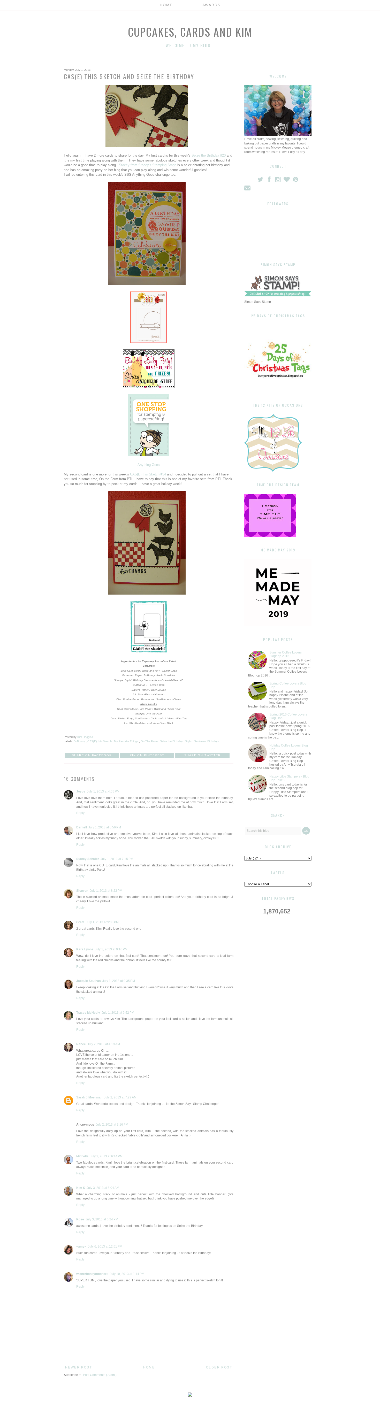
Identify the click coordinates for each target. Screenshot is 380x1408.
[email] (247, 189)
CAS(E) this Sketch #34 (148, 474)
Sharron (82, 890)
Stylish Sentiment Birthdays (202, 741)
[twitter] (260, 180)
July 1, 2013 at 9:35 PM (118, 981)
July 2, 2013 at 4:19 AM (103, 1044)
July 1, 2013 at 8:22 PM (106, 890)
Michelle (82, 1156)
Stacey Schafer (87, 859)
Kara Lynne (84, 949)
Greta (80, 922)
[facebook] (269, 180)
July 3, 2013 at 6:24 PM (102, 1219)
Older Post (219, 1367)
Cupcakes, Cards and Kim (190, 32)
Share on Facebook (92, 755)
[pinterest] (296, 180)
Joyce (80, 791)
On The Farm (149, 741)
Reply (80, 813)
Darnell (81, 827)
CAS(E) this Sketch (99, 741)
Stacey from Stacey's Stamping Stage (148, 165)
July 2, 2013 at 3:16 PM (112, 1124)
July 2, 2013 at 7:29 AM (120, 1097)
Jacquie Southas (88, 981)
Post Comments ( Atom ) (100, 1375)
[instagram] (278, 180)
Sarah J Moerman (89, 1097)
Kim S (80, 1188)
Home (166, 5)
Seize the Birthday (172, 741)
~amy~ (81, 1246)
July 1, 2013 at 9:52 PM (118, 1012)
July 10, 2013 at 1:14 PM (127, 1274)
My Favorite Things (126, 741)
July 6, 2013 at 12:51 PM (105, 1246)
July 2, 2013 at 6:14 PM (106, 1156)
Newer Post (78, 1367)
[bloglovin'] (287, 180)
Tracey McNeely (88, 1012)
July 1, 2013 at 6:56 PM (104, 827)
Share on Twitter (202, 755)
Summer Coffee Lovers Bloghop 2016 (285, 654)
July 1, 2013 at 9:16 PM (111, 949)
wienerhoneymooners (92, 1274)
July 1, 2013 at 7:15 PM (117, 859)
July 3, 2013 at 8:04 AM (103, 1188)
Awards (211, 5)
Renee (81, 1044)
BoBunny (80, 741)
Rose (80, 1219)
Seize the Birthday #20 (209, 155)
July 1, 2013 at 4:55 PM (103, 791)
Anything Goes (149, 465)
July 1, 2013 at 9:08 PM (102, 922)
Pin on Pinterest (147, 755)
